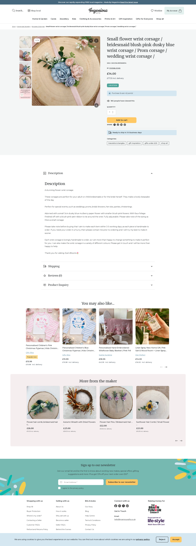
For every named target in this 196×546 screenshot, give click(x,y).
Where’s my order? (34, 516)
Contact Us (89, 529)
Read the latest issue (129, 2)
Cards (53, 19)
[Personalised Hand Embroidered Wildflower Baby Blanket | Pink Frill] (116, 326)
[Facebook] (115, 505)
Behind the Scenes (63, 529)
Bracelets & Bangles (38, 26)
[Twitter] (123, 505)
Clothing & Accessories (90, 19)
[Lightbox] (96, 105)
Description (55, 173)
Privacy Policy (90, 525)
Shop (14, 26)
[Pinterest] (127, 505)
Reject (162, 539)
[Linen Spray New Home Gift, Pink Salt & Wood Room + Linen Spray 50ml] (152, 326)
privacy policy (143, 539)
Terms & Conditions (92, 520)
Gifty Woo (30, 353)
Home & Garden (39, 19)
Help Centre (90, 516)
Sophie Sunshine (105, 355)
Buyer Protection (33, 511)
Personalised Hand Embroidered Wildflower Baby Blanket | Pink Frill (115, 349)
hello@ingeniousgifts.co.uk (125, 519)
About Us (59, 507)
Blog (87, 511)
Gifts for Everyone (144, 19)
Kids (74, 19)
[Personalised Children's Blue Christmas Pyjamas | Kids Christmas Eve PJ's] (79, 326)
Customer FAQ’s (33, 525)
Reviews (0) (55, 275)
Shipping (54, 266)
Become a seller (62, 520)
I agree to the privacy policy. (73, 488)
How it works (61, 511)
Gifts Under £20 (151, 143)
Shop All (164, 143)
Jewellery (64, 19)
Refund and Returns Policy (37, 529)
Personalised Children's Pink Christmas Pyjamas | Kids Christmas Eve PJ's (42, 346)
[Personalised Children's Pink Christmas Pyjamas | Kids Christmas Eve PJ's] (43, 325)
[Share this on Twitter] (114, 124)
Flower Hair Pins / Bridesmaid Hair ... (116, 422)
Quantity (111, 107)
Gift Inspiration (125, 19)
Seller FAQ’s (60, 525)
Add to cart (121, 120)
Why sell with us (62, 516)
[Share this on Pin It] (125, 124)
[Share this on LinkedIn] (121, 124)
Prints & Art (110, 19)
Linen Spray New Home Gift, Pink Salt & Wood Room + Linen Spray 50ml (150, 349)
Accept (175, 539)
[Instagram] (119, 505)
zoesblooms (114, 68)
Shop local (36, 11)
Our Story (89, 507)
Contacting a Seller (34, 520)
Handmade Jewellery (24, 26)
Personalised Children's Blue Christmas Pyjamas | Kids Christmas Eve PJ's (79, 349)
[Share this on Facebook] (118, 124)
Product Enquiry (58, 285)
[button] (96, 40)
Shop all (160, 19)
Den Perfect (140, 355)
